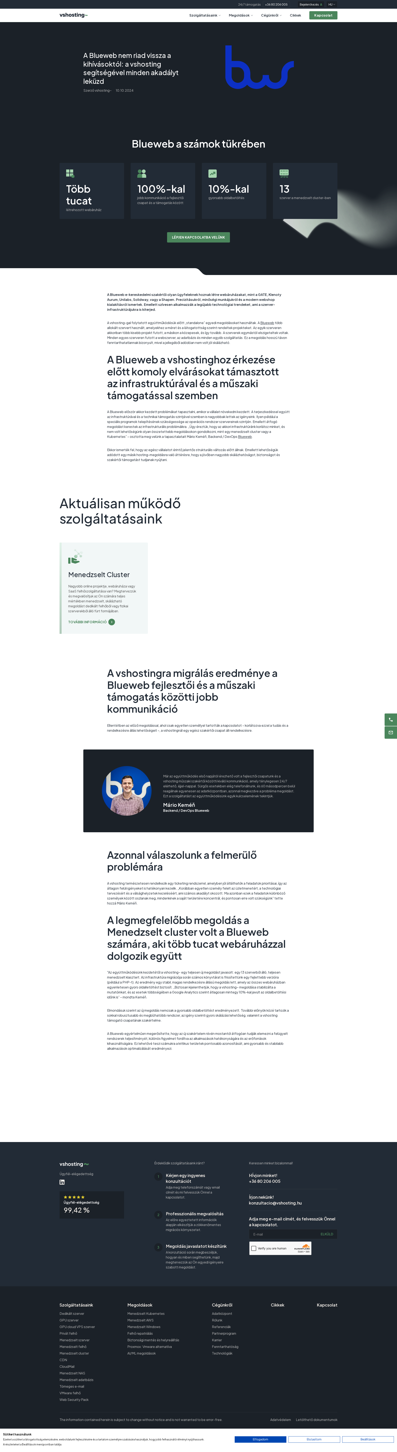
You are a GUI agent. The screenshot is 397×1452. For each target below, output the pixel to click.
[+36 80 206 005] (391, 719)
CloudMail (67, 1366)
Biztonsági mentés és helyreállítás (153, 1340)
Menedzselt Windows (143, 1327)
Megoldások (239, 15)
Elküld (327, 1234)
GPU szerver (69, 1320)
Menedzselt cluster (74, 1353)
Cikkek (295, 15)
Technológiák (222, 1353)
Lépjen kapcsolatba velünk (198, 237)
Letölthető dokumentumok (316, 1419)
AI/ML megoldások (141, 1353)
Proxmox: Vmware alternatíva (149, 1346)
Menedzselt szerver (75, 1340)
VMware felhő (70, 1393)
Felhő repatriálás (140, 1333)
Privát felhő (68, 1333)
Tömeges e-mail (72, 1386)
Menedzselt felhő (73, 1346)
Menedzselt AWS (140, 1320)
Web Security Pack (74, 1399)
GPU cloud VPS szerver (77, 1327)
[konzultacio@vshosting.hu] (391, 732)
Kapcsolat (327, 1304)
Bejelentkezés (309, 4)
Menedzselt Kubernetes (146, 1313)
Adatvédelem (280, 1419)
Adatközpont (222, 1313)
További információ (87, 622)
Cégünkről (269, 15)
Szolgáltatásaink (203, 15)
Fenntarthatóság (225, 1346)
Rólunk (217, 1320)
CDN (63, 1360)
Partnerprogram (224, 1333)
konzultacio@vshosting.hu (275, 1202)
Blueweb (267, 323)
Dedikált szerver (72, 1313)
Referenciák (221, 1327)
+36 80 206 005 (276, 4)
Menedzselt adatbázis (76, 1380)
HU (330, 4)
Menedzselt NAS (72, 1373)
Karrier (217, 1340)
